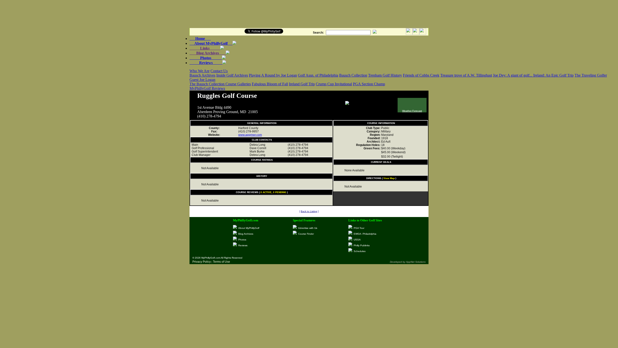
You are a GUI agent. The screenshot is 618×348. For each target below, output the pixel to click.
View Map (389, 178)
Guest (194, 80)
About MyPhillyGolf (211, 43)
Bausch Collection (353, 75)
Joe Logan (207, 80)
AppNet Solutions (416, 262)
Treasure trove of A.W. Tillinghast (466, 75)
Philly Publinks (362, 245)
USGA (357, 239)
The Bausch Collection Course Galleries (220, 84)
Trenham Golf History (385, 75)
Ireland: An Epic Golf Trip (553, 75)
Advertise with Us (307, 228)
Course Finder (306, 233)
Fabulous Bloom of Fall (270, 84)
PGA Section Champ (369, 84)
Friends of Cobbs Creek (421, 75)
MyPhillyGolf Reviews (207, 88)
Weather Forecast (412, 110)
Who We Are (200, 71)
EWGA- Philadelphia (365, 233)
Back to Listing (309, 211)
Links (205, 48)
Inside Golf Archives (232, 75)
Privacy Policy (201, 261)
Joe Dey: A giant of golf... (513, 75)
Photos (206, 58)
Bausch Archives (202, 75)
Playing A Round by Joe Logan (273, 75)
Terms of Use (221, 261)
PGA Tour (359, 228)
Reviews (206, 63)
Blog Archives (208, 53)
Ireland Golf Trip (302, 84)
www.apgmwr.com (250, 135)
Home (200, 38)
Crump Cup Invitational (334, 84)
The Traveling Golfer (591, 75)
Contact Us (219, 71)
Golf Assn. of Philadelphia (318, 75)
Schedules (359, 251)
